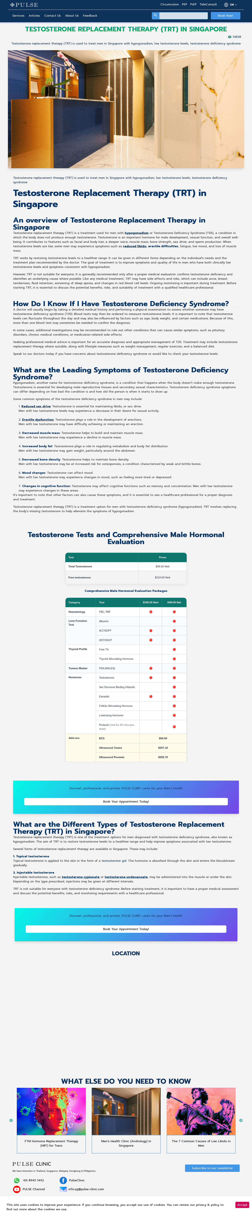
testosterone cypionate (80, 877)
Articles (34, 15)
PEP (184, 4)
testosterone (112, 861)
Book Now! (225, 15)
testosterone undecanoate (126, 877)
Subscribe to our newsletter (212, 1168)
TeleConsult (208, 4)
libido (141, 246)
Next (241, 1120)
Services (18, 15)
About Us (72, 15)
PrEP (193, 4)
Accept (242, 1205)
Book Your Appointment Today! (126, 801)
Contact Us (52, 15)
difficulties (169, 246)
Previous (11, 1120)
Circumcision (169, 4)
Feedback (90, 15)
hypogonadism (137, 233)
